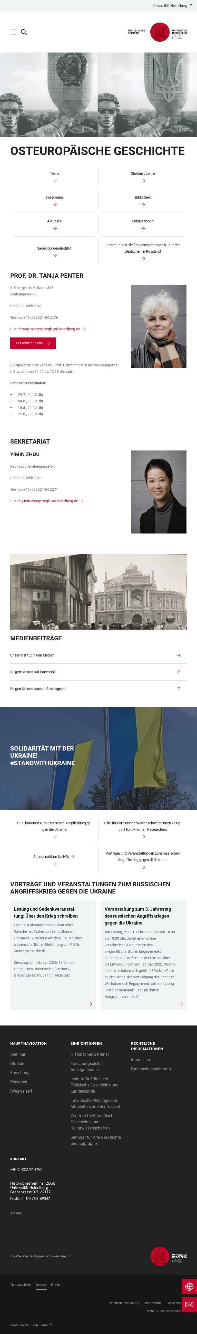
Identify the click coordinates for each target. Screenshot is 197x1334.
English (56, 1285)
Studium (18, 1063)
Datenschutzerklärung (151, 1068)
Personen (18, 1082)
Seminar (17, 1054)
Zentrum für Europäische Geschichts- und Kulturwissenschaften (93, 1122)
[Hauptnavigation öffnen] (15, 32)
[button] (38, 1043)
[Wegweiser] (21, 1091)
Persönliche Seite (29, 343)
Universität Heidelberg (169, 6)
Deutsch (41, 1285)
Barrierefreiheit (177, 1303)
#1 (50, 1324)
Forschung (19, 1072)
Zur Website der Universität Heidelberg (38, 1256)
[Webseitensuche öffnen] (26, 32)
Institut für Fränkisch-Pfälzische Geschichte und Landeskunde (95, 1085)
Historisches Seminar (90, 1054)
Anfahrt (15, 1213)
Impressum (141, 1059)
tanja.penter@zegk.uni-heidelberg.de (51, 329)
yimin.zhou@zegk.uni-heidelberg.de (50, 501)
